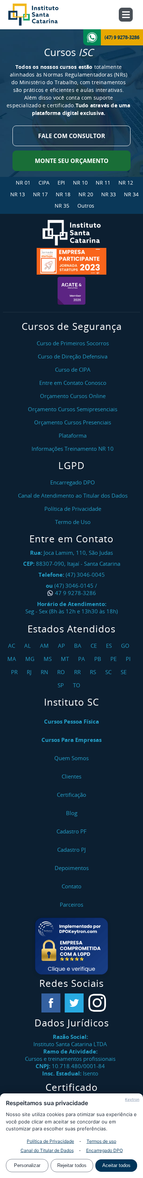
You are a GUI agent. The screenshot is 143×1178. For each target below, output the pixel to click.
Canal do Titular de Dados (47, 1150)
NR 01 (23, 182)
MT (66, 658)
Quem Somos (71, 758)
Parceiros (71, 904)
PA (82, 658)
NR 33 (108, 194)
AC (12, 645)
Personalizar (27, 1165)
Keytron (132, 1099)
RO (62, 672)
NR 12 (125, 182)
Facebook (50, 1002)
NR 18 (63, 194)
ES (110, 645)
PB (98, 658)
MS (49, 658)
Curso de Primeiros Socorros (73, 343)
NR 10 (80, 182)
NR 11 (103, 182)
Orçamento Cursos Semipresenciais (72, 409)
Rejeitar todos (72, 1165)
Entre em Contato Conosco (72, 382)
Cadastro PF (71, 831)
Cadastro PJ (71, 849)
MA (12, 658)
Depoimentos (72, 868)
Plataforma (73, 435)
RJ (30, 672)
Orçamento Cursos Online (73, 396)
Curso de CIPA (73, 369)
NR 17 (40, 194)
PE (114, 658)
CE (95, 645)
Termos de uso (101, 1141)
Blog (71, 813)
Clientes (71, 776)
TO (77, 685)
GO (126, 645)
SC (109, 672)
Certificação (71, 794)
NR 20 (85, 194)
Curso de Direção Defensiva (72, 356)
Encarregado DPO (104, 1150)
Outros (85, 205)
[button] (71, 946)
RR (78, 672)
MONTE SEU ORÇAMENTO (72, 161)
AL (28, 645)
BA (78, 645)
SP (62, 685)
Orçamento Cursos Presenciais (72, 422)
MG (30, 658)
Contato (71, 886)
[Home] (41, 14)
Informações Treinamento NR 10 (73, 448)
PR (15, 672)
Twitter (74, 1002)
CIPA (44, 182)
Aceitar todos (116, 1165)
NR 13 (17, 194)
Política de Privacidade (50, 1141)
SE (124, 672)
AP (62, 645)
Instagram (97, 1002)
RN (45, 672)
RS (94, 672)
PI (129, 658)
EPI (61, 182)
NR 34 (131, 194)
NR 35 (62, 205)
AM (45, 645)
